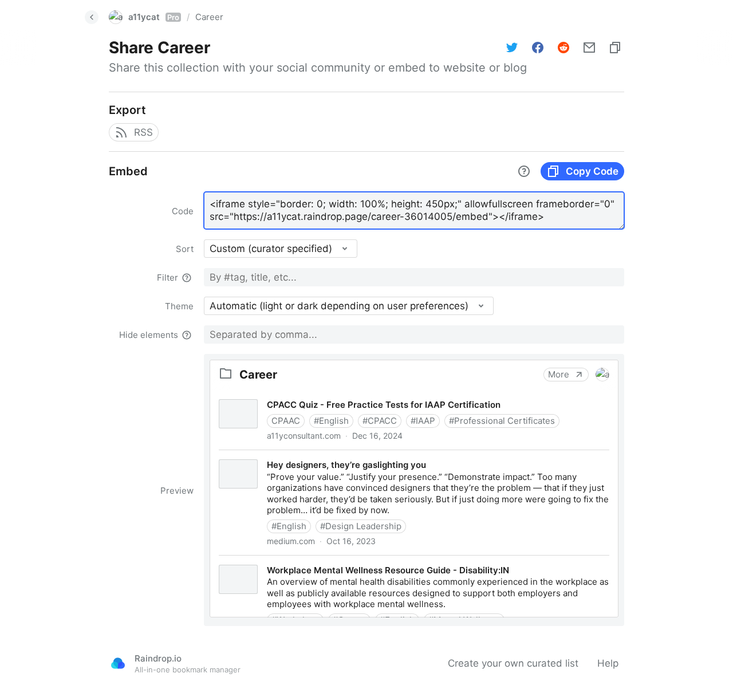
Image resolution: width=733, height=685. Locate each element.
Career (209, 16)
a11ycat (153, 16)
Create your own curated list (513, 663)
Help (607, 663)
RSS (143, 132)
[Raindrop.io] (118, 663)
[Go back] (91, 17)
